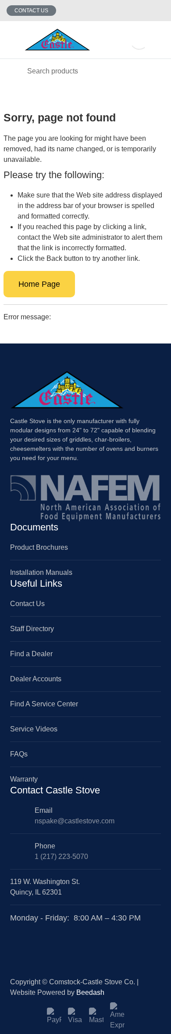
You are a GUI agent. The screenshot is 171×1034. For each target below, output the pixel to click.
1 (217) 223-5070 (61, 856)
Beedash (90, 992)
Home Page (39, 284)
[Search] (13, 71)
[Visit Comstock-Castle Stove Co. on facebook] (15, 929)
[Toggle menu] (12, 40)
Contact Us (31, 10)
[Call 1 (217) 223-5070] (159, 10)
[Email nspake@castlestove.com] (141, 10)
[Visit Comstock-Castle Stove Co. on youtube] (35, 929)
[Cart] (158, 39)
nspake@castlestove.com (74, 821)
